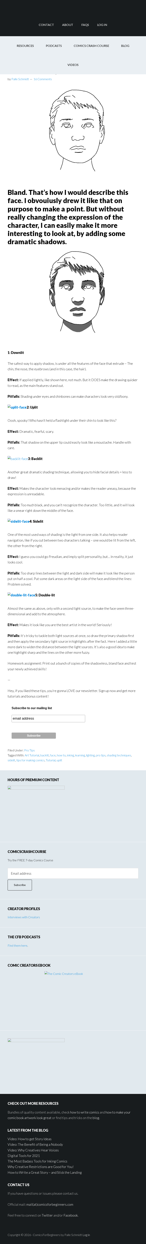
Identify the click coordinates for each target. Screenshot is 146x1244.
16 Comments (42, 79)
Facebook (70, 1215)
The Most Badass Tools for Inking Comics (37, 1161)
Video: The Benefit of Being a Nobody (35, 1144)
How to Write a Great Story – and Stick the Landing (45, 1172)
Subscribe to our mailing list (32, 708)
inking (70, 755)
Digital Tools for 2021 (24, 1156)
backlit (44, 755)
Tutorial (51, 760)
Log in (86, 1235)
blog (96, 1118)
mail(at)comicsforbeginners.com (49, 1204)
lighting (90, 755)
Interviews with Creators (24, 917)
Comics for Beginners (73, 6)
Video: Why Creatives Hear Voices (33, 1150)
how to (61, 755)
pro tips (101, 755)
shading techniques (119, 755)
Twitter (47, 1215)
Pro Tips (29, 750)
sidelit (11, 760)
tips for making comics (30, 760)
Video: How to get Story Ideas (30, 1139)
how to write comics (84, 1112)
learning (80, 755)
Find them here (17, 945)
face (53, 755)
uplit (59, 760)
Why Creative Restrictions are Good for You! (41, 1167)
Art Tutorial (32, 755)
